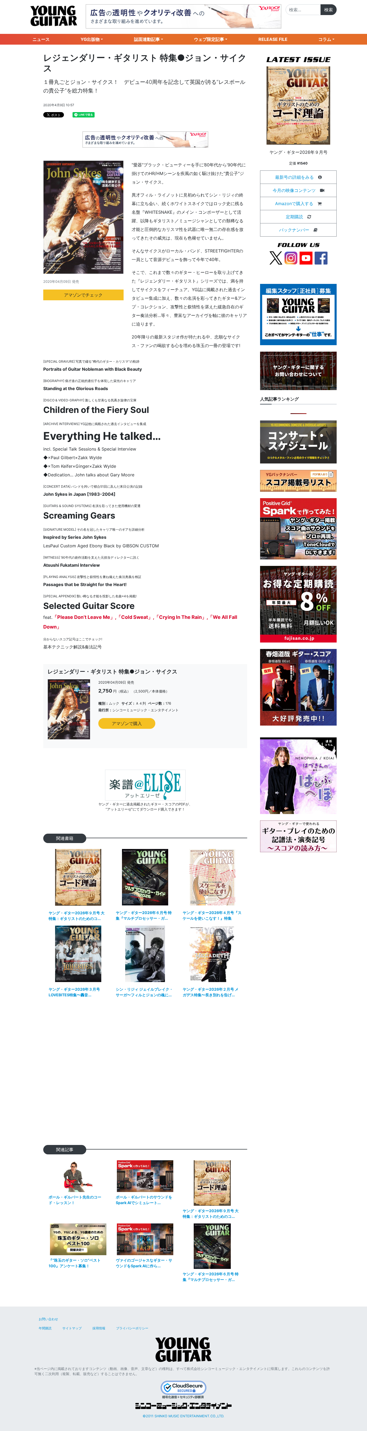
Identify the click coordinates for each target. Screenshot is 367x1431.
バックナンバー (294, 230)
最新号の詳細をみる (294, 177)
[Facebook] (321, 257)
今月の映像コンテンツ (294, 190)
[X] (275, 257)
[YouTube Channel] (306, 257)
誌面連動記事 (147, 39)
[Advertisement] (145, 1075)
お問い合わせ (48, 1319)
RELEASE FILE (272, 39)
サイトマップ (72, 1328)
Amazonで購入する (294, 203)
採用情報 (98, 1328)
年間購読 (45, 1328)
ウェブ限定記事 (209, 39)
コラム (324, 39)
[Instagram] (291, 257)
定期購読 (294, 216)
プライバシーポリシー (132, 1328)
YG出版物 (90, 39)
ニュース (41, 39)
